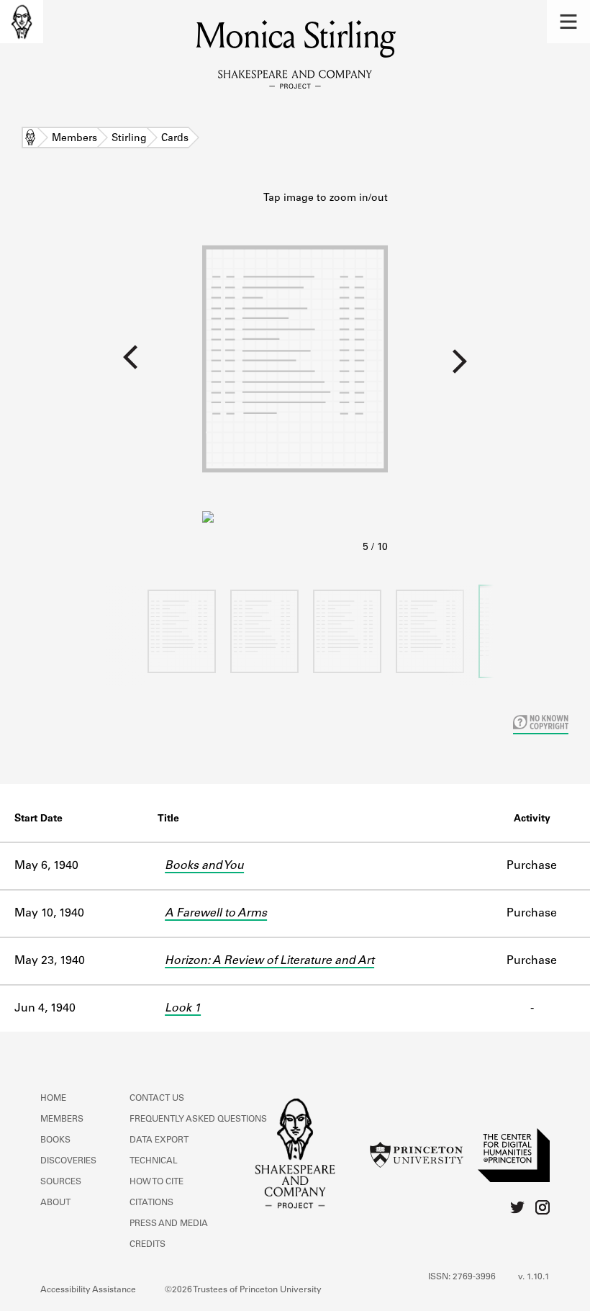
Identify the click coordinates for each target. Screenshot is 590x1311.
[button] (568, 21)
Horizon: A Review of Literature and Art (269, 961)
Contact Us (157, 1098)
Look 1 (183, 1008)
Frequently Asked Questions (198, 1119)
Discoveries (68, 1161)
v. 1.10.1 (534, 1277)
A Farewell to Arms (216, 913)
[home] (21, 21)
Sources (60, 1182)
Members (74, 139)
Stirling (129, 139)
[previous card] (101, 366)
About (55, 1203)
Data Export (159, 1140)
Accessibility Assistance (88, 1290)
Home (30, 139)
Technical (154, 1161)
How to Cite (156, 1182)
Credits (147, 1244)
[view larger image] (295, 374)
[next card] (489, 366)
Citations (151, 1203)
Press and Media (169, 1224)
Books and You (204, 866)
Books (55, 1140)
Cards (175, 139)
